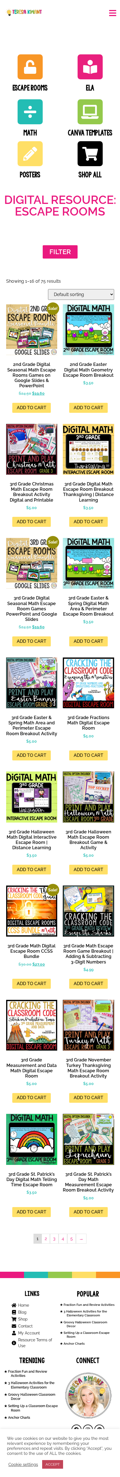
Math (30, 132)
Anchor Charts (74, 1344)
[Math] (30, 111)
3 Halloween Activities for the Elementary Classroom (85, 1313)
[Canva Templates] (90, 111)
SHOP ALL (90, 174)
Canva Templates (90, 132)
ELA (90, 88)
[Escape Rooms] (30, 66)
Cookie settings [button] (23, 1464)
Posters (30, 174)
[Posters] (30, 153)
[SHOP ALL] (90, 153)
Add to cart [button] (31, 407)
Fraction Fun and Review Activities (88, 1305)
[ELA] (90, 66)
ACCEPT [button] (52, 1464)
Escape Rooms (30, 88)
